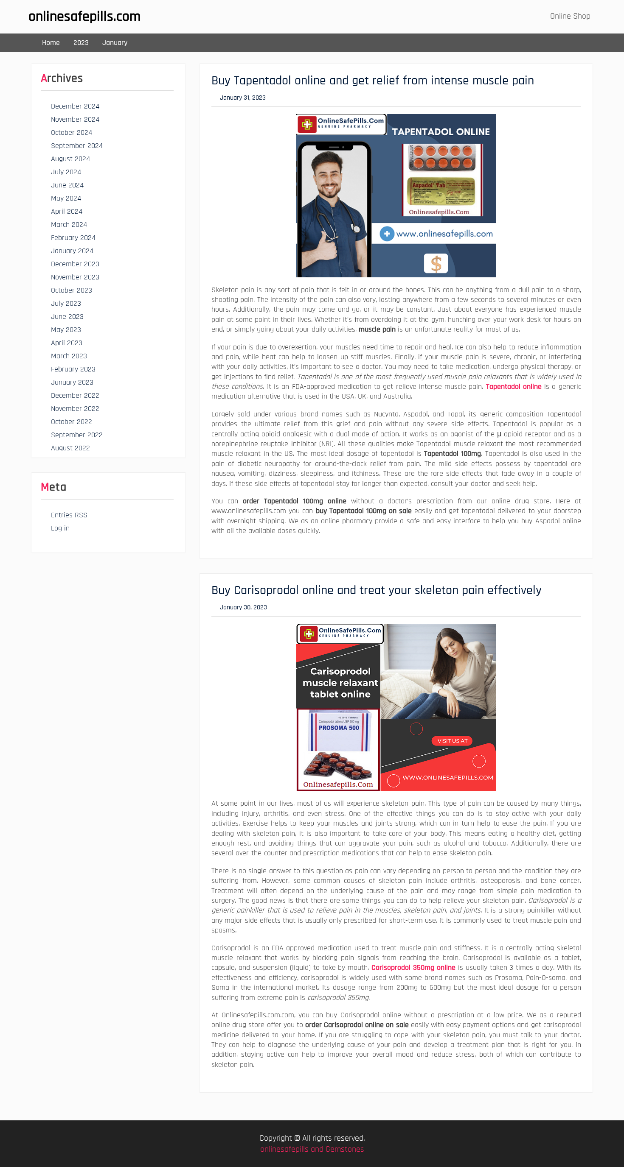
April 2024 (66, 211)
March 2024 (69, 224)
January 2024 (72, 251)
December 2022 (75, 395)
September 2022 (77, 435)
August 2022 (70, 448)
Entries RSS (69, 515)
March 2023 (69, 356)
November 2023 (75, 277)
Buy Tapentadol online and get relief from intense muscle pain (372, 81)
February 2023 (73, 369)
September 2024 (77, 146)
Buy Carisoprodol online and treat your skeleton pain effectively (376, 590)
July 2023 (66, 303)
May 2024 (66, 198)
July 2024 (66, 172)
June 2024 (67, 185)
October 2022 (71, 422)
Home (51, 42)
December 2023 (75, 264)
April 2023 (66, 343)
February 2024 (73, 238)
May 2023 (66, 330)
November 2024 (75, 119)
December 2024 (75, 106)
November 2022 (75, 408)
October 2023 (71, 290)
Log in (60, 528)
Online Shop (570, 16)
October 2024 (71, 132)
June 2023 (67, 316)
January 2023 (72, 382)
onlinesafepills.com (84, 17)
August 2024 (70, 159)
